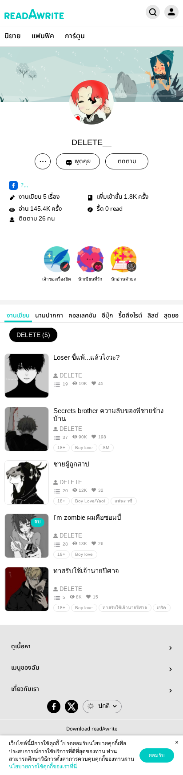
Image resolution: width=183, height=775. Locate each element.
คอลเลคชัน (82, 316)
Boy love (84, 447)
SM (106, 447)
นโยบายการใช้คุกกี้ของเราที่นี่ (43, 766)
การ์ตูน (75, 36)
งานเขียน (18, 316)
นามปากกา (49, 316)
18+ (61, 447)
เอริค (161, 607)
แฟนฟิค (43, 36)
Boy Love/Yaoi (90, 500)
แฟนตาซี (123, 500)
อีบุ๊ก (107, 316)
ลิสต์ (153, 316)
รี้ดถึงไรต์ (130, 316)
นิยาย (12, 36)
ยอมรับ (157, 755)
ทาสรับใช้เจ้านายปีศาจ (125, 607)
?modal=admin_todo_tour (49, 185)
